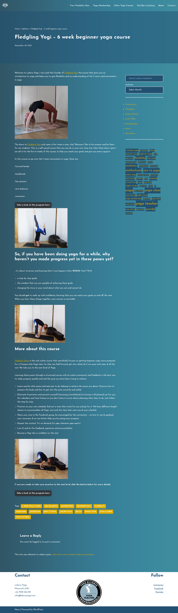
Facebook (158, 589)
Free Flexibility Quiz (79, 6)
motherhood (133, 170)
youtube (150, 209)
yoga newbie (146, 199)
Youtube (159, 592)
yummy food (129, 213)
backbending (67, 506)
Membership (131, 124)
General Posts (131, 114)
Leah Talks (130, 119)
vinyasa (150, 186)
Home (17, 29)
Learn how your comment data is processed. (73, 555)
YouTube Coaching (146, 6)
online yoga (66, 511)
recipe (146, 178)
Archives (129, 85)
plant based (130, 178)
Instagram (158, 585)
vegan (140, 182)
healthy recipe (142, 162)
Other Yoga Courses (123, 6)
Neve (17, 610)
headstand (21, 511)
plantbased (139, 178)
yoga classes (130, 195)
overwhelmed (154, 175)
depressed (129, 158)
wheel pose (90, 511)
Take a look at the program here (33, 205)
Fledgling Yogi (71, 73)
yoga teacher (147, 204)
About (161, 6)
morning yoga (154, 166)
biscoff (155, 154)
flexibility (100, 506)
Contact (172, 6)
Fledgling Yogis (22, 361)
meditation (131, 166)
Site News (130, 133)
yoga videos (130, 209)
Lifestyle (150, 162)
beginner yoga (84, 506)
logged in (37, 542)
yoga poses (129, 204)
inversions (35, 511)
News (128, 129)
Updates (25, 29)
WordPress (38, 610)
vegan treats (143, 186)
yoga (129, 190)
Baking (152, 150)
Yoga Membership (101, 6)
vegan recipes (131, 186)
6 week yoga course (31, 506)
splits (78, 511)
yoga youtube (140, 209)
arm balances (51, 506)
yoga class (152, 190)
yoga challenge (138, 191)
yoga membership (133, 199)
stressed (153, 178)
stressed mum (130, 182)
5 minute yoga (132, 150)
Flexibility (129, 109)
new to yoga (50, 511)
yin (155, 186)
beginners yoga (131, 154)
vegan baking (148, 182)
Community (130, 104)
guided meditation (131, 162)
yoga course (106, 511)
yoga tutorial (23, 517)
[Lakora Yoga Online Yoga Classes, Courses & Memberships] (5, 5)
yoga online (156, 199)
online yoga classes (143, 175)
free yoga (151, 158)
